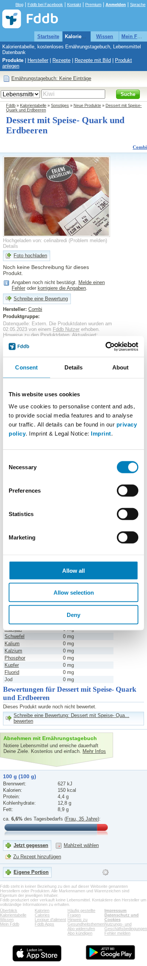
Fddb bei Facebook (45, 4)
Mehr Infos (94, 751)
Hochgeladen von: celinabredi (35, 240)
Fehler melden (117, 933)
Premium (93, 4)
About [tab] (120, 367)
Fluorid (12, 672)
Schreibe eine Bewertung (41, 298)
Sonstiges (60, 105)
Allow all (73, 570)
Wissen (104, 36)
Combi (140, 147)
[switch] (127, 490)
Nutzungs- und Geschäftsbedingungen (125, 926)
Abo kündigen (79, 933)
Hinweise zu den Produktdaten (36, 335)
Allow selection (74, 592)
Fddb (10, 105)
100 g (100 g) (19, 776)
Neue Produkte (87, 105)
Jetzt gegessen (31, 845)
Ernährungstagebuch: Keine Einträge (51, 78)
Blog (19, 4)
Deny (73, 614)
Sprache (137, 4)
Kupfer (12, 665)
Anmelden (116, 4)
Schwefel (14, 636)
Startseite (48, 36)
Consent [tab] (26, 367)
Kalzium (13, 651)
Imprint (101, 433)
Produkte (12, 60)
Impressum (115, 910)
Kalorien (42, 910)
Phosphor (15, 658)
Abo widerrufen (81, 928)
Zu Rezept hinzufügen (37, 856)
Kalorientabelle (82, 36)
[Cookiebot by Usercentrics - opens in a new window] (105, 346)
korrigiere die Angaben (62, 288)
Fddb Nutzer (66, 329)
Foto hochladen (30, 255)
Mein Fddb (133, 36)
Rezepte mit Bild (93, 60)
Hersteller (38, 60)
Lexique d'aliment (50, 919)
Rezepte (61, 60)
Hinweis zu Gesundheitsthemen (85, 921)
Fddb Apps (44, 924)
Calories (42, 915)
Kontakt (74, 4)
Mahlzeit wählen (81, 845)
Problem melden (88, 240)
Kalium (12, 643)
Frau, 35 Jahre (82, 819)
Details (10, 246)
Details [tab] (73, 367)
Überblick (8, 910)
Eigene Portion (31, 872)
